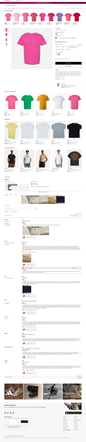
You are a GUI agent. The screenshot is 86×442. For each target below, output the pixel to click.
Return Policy (65, 421)
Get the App (76, 421)
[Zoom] (31, 48)
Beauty (37, 8)
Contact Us (64, 418)
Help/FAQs (64, 416)
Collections (76, 423)
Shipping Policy (65, 420)
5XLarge (63, 46)
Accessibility (65, 428)
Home (34, 8)
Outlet (70, 8)
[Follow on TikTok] (13, 413)
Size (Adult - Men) (68, 44)
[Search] (69, 5)
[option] (31, 48)
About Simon (76, 424)
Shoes (24, 8)
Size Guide (80, 44)
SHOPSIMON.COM (7, 0)
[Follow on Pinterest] (10, 413)
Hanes (56, 28)
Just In (5, 8)
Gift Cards (75, 428)
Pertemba (63, 30)
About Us (75, 416)
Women (17, 8)
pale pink (57, 54)
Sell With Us (76, 429)
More (41, 8)
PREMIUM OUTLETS (19, 0)
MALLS (13, 0)
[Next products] (81, 102)
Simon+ (74, 8)
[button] (61, 41)
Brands (9, 8)
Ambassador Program (77, 420)
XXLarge (62, 49)
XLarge (57, 49)
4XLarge (58, 46)
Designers (13, 8)
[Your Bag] (81, 5)
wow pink (59, 54)
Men (21, 8)
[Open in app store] (69, 413)
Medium (72, 46)
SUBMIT (24, 421)
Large (77, 46)
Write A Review (7, 177)
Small (68, 46)
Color (58, 52)
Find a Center (78, 8)
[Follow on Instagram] (5, 413)
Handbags (27, 8)
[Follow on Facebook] (8, 413)
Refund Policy (65, 423)
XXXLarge (68, 49)
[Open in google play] (78, 413)
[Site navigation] (4, 5)
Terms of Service (65, 426)
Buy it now (68, 66)
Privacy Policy (65, 424)
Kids (31, 8)
